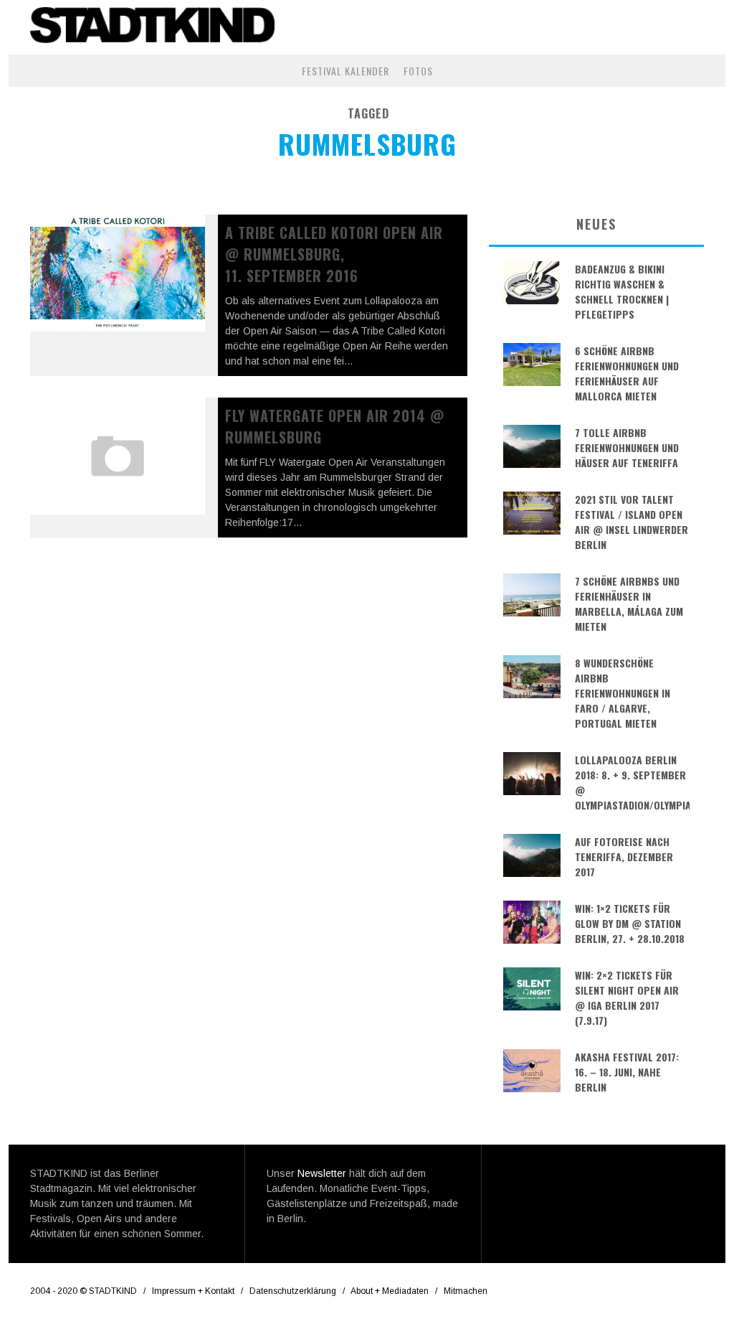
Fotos (418, 70)
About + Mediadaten (390, 1291)
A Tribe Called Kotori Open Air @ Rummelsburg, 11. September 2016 (334, 254)
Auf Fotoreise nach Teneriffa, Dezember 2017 (624, 856)
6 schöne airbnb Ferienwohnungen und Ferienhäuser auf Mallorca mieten (627, 373)
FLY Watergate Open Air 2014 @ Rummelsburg (334, 426)
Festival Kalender (345, 70)
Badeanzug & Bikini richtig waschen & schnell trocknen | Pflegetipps (622, 291)
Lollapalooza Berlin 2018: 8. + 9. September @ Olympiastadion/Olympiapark (632, 782)
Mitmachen (465, 1291)
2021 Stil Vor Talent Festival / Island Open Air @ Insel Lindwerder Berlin (631, 522)
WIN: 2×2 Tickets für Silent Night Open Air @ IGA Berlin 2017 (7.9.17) (627, 997)
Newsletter (321, 1173)
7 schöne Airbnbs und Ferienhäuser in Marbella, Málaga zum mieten (629, 603)
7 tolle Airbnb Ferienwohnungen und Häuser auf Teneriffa (627, 447)
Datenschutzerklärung (292, 1291)
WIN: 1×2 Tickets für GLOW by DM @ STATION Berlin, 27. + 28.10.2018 (630, 923)
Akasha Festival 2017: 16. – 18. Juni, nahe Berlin (627, 1071)
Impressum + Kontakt (193, 1291)
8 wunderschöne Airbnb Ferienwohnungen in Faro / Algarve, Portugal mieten (622, 693)
